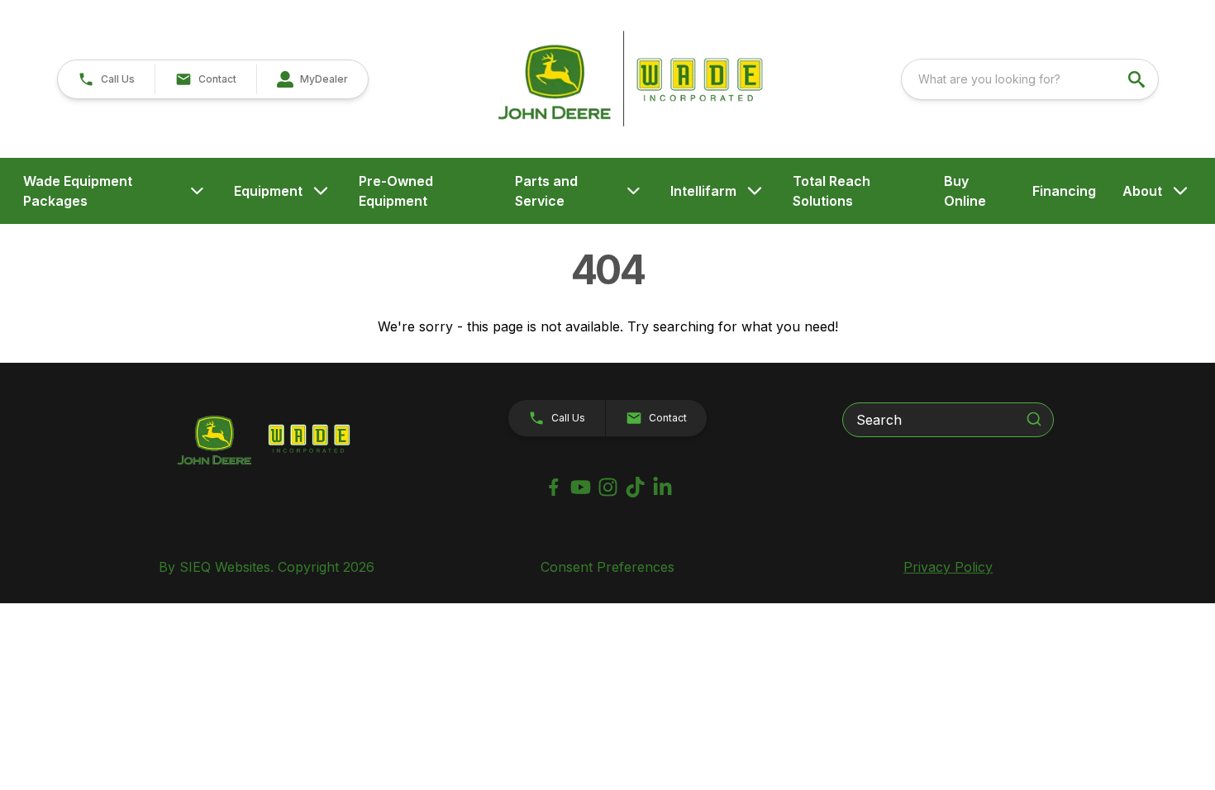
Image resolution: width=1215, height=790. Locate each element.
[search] (1138, 79)
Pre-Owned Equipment (396, 191)
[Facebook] (553, 487)
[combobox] (1030, 79)
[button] (106, 79)
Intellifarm (703, 191)
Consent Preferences (607, 567)
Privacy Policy (948, 567)
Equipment (268, 191)
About (1142, 191)
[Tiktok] (635, 487)
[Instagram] (608, 487)
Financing (1064, 191)
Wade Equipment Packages (77, 191)
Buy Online (965, 191)
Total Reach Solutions (831, 191)
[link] (312, 79)
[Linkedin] (662, 487)
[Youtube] (580, 487)
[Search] (1034, 419)
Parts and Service (546, 191)
